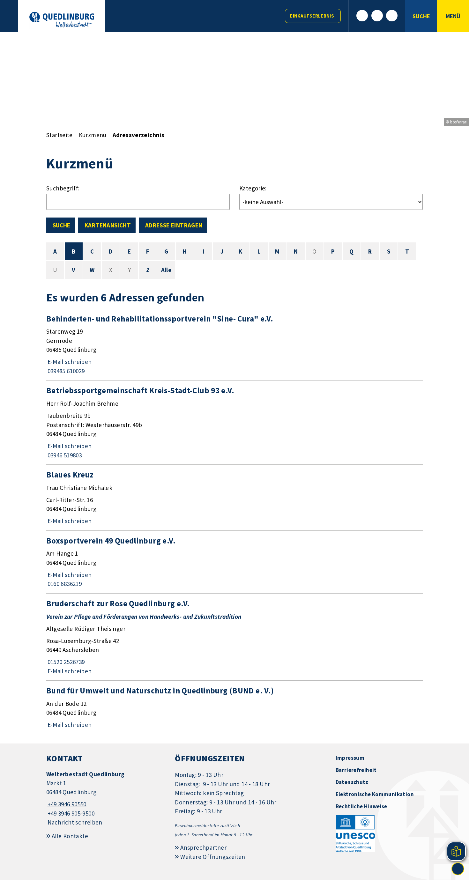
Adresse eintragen (173, 225)
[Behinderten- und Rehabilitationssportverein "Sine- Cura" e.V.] (234, 345)
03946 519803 (64, 455)
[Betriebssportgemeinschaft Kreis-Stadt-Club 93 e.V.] (234, 422)
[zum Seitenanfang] (457, 868)
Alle (166, 270)
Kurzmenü (93, 135)
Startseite (59, 135)
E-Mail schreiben (69, 362)
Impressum (350, 757)
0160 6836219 (64, 584)
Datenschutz (352, 782)
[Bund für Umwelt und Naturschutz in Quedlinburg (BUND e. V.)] (234, 707)
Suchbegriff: (63, 188)
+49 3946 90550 (66, 804)
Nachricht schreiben (75, 822)
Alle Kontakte (70, 836)
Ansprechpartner (203, 847)
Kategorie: (253, 188)
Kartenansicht (108, 225)
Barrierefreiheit (356, 769)
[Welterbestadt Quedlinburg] (105, 798)
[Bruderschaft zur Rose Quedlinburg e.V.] (234, 637)
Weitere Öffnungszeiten (212, 857)
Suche (61, 225)
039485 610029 (65, 371)
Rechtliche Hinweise (361, 806)
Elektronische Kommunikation (375, 794)
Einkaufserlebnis (312, 16)
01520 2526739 (65, 662)
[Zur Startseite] (61, 19)
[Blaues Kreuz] (234, 498)
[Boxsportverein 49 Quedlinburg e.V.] (234, 562)
